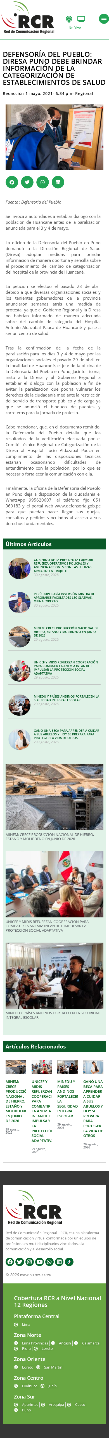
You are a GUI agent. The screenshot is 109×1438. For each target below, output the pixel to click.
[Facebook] (10, 1262)
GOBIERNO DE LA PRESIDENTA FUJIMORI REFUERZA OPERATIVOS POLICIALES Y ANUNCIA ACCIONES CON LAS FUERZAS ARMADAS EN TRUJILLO (63, 565)
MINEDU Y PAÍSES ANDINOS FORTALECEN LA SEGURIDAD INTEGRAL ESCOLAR (66, 698)
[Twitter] (19, 1262)
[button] (12, 182)
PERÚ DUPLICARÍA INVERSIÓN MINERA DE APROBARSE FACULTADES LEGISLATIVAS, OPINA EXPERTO (64, 597)
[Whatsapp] (49, 1262)
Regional (84, 93)
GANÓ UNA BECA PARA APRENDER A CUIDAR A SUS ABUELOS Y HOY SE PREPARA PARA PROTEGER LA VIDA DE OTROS (66, 734)
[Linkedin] (59, 1262)
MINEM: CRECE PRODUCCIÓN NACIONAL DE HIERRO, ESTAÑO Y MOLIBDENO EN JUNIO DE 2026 (66, 631)
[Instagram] (29, 1262)
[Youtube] (39, 1262)
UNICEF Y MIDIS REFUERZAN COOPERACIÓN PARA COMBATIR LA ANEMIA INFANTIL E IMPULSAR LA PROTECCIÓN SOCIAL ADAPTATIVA (66, 667)
